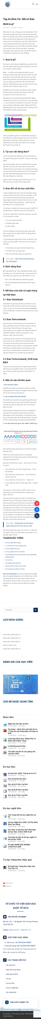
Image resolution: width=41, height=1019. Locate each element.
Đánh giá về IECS (11, 974)
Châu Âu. (27, 53)
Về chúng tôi (10, 965)
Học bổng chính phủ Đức (13, 563)
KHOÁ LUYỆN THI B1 (10, 645)
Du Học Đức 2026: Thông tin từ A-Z (22, 773)
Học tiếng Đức (10, 992)
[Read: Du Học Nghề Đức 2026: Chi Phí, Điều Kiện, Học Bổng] (5, 824)
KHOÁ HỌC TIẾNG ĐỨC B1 (11, 642)
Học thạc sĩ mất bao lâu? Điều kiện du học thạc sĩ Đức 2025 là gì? (22, 831)
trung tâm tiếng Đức (14, 576)
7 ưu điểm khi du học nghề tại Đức (16, 546)
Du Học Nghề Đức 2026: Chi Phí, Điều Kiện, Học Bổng (23, 823)
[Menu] (37, 4)
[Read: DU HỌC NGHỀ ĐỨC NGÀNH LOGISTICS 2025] (5, 846)
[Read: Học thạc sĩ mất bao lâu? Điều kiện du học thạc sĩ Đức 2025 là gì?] (5, 831)
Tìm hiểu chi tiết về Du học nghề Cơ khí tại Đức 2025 (22, 838)
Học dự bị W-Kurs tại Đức (18, 790)
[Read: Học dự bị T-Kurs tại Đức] (5, 796)
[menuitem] (32, 4)
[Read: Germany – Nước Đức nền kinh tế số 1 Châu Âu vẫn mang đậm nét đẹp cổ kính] (5, 730)
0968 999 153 (26, 930)
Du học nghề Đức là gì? (12, 548)
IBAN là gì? (8, 24)
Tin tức (8, 979)
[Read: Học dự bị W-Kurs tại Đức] (5, 791)
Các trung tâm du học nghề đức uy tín (22, 816)
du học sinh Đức (27, 193)
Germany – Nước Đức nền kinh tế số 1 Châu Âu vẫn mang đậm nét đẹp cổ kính (23, 731)
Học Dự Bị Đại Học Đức (17, 779)
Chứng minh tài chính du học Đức (15, 566)
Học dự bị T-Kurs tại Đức (18, 795)
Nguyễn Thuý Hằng (17, 27)
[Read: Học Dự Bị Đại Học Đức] (5, 780)
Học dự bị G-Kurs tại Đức (18, 784)
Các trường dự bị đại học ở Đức (15, 569)
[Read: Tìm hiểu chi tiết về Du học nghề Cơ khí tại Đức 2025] (5, 838)
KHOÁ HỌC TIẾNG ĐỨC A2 (11, 638)
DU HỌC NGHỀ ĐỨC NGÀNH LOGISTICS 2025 (19, 846)
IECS (30, 46)
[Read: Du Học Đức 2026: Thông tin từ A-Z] (5, 775)
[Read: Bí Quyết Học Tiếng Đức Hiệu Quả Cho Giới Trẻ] (5, 868)
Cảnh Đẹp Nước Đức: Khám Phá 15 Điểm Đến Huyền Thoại (22, 740)
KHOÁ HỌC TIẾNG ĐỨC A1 (11, 634)
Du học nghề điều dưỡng (13, 542)
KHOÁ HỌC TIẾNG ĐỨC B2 (11, 649)
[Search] (32, 4)
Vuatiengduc (12, 574)
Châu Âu (12, 34)
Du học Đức (9, 560)
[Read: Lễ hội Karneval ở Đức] (5, 747)
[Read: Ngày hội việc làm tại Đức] (5, 725)
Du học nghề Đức (11, 988)
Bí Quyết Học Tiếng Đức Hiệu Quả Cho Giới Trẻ (21, 867)
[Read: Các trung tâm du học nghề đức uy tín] (5, 816)
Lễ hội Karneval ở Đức (17, 746)
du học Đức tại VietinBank (29, 308)
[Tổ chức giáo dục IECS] (17, 4)
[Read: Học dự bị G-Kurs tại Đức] (5, 785)
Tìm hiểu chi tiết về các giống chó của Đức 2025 (21, 753)
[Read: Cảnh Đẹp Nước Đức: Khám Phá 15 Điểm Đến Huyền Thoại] (5, 740)
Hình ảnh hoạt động (12, 970)
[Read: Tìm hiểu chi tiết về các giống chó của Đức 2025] (5, 753)
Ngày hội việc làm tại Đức (18, 724)
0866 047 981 (14, 930)
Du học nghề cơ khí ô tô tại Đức (15, 551)
